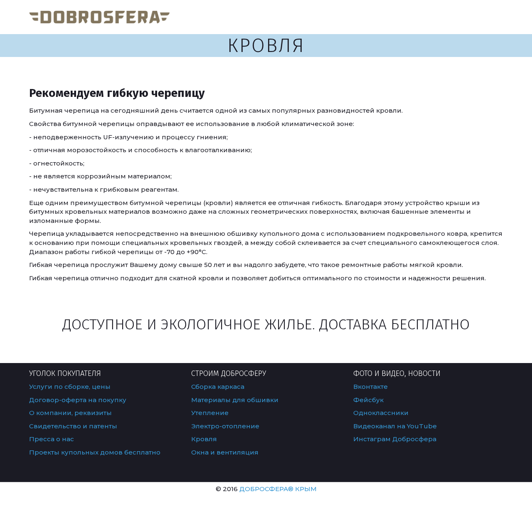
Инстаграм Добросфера (395, 439)
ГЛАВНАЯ (299, 17)
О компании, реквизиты (70, 413)
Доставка (404, 17)
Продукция (347, 17)
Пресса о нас (51, 439)
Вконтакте (370, 386)
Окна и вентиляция (225, 452)
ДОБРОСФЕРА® (266, 489)
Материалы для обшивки (234, 400)
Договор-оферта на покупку (77, 400)
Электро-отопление (226, 426)
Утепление (210, 413)
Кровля (204, 439)
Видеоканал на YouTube (395, 426)
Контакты (450, 17)
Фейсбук (368, 400)
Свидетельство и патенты (74, 426)
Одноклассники (381, 413)
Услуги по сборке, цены (70, 386)
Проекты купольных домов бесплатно (94, 452)
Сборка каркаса (217, 386)
